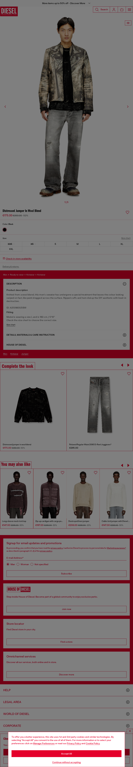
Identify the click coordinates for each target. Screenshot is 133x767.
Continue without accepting (66, 762)
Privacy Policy (74, 743)
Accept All (66, 753)
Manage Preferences (44, 743)
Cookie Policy (93, 743)
